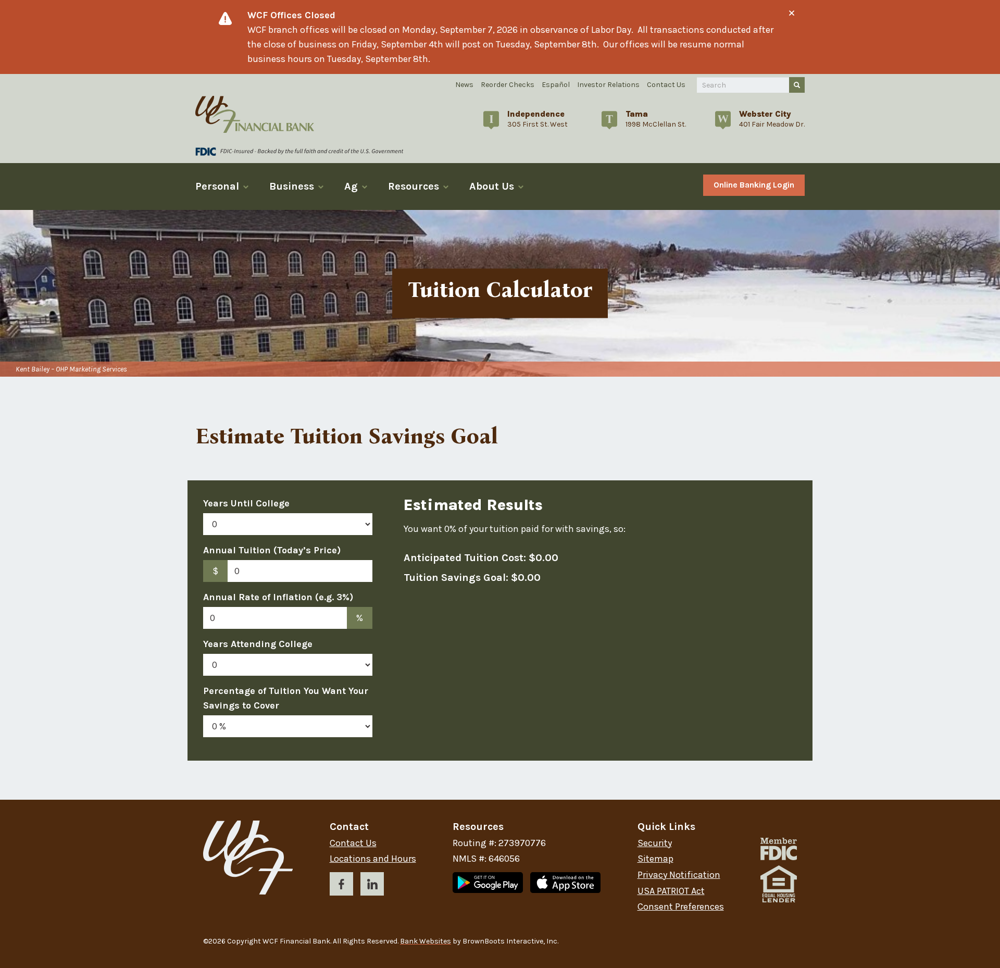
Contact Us (666, 84)
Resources (413, 186)
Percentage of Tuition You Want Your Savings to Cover (285, 698)
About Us (491, 186)
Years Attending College (257, 644)
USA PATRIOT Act (671, 891)
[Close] (791, 13)
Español (556, 84)
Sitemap (655, 858)
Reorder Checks (507, 84)
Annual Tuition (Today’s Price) (272, 550)
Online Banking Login (754, 185)
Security (655, 843)
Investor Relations (608, 84)
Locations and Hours (373, 858)
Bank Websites (425, 941)
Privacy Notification (679, 875)
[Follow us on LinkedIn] (372, 886)
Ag (351, 186)
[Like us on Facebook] (341, 886)
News (464, 84)
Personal (217, 186)
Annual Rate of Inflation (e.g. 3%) (278, 597)
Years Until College (246, 503)
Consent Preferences (681, 906)
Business (291, 186)
